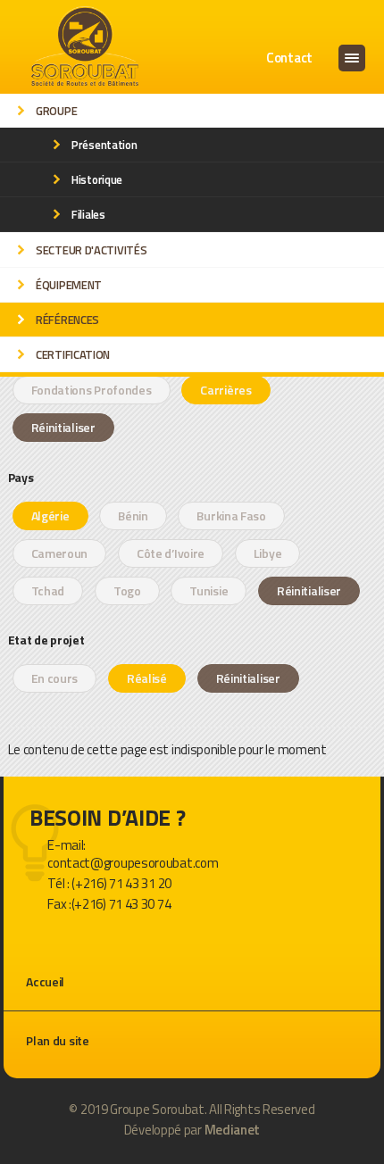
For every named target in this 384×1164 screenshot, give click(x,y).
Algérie (50, 515)
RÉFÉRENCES (67, 319)
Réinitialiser (63, 427)
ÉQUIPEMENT (69, 285)
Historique (96, 179)
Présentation (104, 145)
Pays (21, 476)
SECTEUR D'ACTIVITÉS (91, 250)
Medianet (233, 1129)
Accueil (45, 981)
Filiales (88, 214)
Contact (289, 57)
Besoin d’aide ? (107, 818)
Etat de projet (46, 638)
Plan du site (57, 1040)
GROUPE (56, 111)
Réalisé (147, 678)
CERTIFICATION (73, 354)
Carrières (225, 389)
